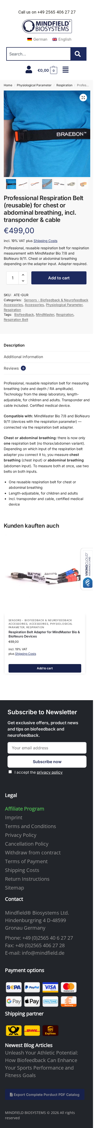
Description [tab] (14, 345)
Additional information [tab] (23, 356)
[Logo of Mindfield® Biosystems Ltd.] (47, 26)
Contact (14, 899)
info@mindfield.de (43, 952)
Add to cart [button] (45, 668)
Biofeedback (24, 314)
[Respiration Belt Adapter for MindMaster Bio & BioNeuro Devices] (45, 574)
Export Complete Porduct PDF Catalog (46, 1094)
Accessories (34, 305)
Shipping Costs (45, 241)
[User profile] (29, 69)
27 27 (67, 937)
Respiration (64, 85)
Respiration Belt (16, 319)
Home (8, 85)
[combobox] (38, 54)
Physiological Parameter (34, 85)
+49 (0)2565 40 (38, 937)
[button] (47, 70)
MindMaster (45, 314)
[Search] (78, 54)
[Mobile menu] (65, 69)
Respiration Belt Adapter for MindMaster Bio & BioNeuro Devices (44, 634)
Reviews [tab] (14, 368)
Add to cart (59, 277)
